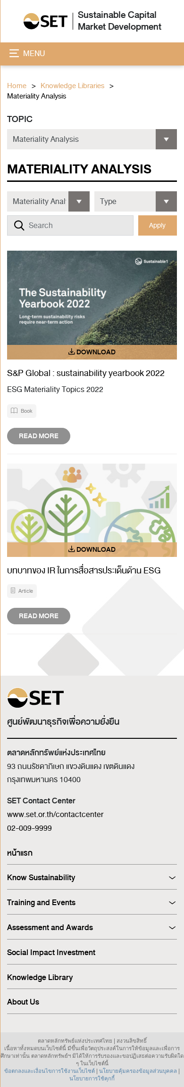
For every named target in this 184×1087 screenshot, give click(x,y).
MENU (33, 54)
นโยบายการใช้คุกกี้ (92, 1078)
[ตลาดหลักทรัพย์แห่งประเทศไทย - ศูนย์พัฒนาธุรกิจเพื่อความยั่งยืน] (45, 22)
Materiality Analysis (36, 96)
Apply (157, 225)
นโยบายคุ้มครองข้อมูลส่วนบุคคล (138, 1071)
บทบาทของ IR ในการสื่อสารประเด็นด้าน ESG (84, 570)
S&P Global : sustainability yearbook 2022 (86, 373)
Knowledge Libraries (72, 86)
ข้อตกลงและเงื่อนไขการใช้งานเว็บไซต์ (49, 1071)
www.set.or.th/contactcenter (55, 815)
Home (16, 86)
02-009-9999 (29, 828)
